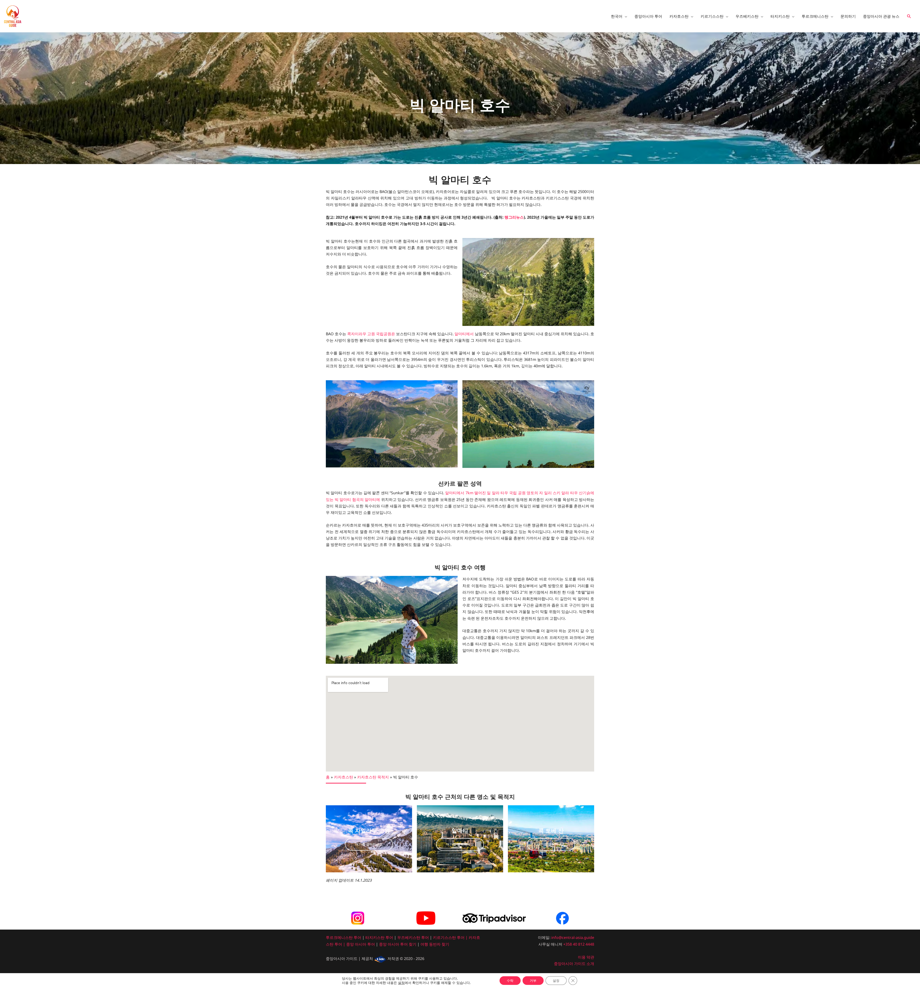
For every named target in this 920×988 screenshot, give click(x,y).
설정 (401, 983)
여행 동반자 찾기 (434, 944)
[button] (909, 16)
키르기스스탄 (444, 937)
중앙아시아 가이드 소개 (574, 963)
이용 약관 (586, 957)
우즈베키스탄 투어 (413, 937)
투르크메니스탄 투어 (343, 937)
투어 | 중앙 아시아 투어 (354, 944)
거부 (533, 980)
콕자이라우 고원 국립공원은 (371, 333)
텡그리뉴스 (514, 217)
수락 (510, 980)
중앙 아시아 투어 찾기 (397, 944)
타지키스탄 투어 (379, 937)
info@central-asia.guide (572, 937)
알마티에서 (464, 333)
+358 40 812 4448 (578, 944)
